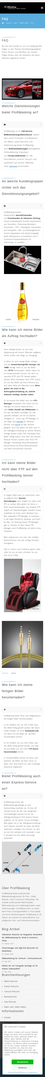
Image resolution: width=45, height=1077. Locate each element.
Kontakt (7, 1017)
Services (13, 166)
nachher (5, 673)
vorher (13, 673)
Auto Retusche (10, 1002)
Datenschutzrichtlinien (17, 1072)
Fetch (17, 424)
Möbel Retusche (11, 981)
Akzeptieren (22, 1062)
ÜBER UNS (23, 23)
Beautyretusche (10, 996)
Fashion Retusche (11, 986)
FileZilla (19, 421)
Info (15, 23)
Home (8, 23)
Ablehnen (22, 1067)
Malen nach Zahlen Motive (15, 1007)
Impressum (32, 1072)
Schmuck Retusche (12, 991)
